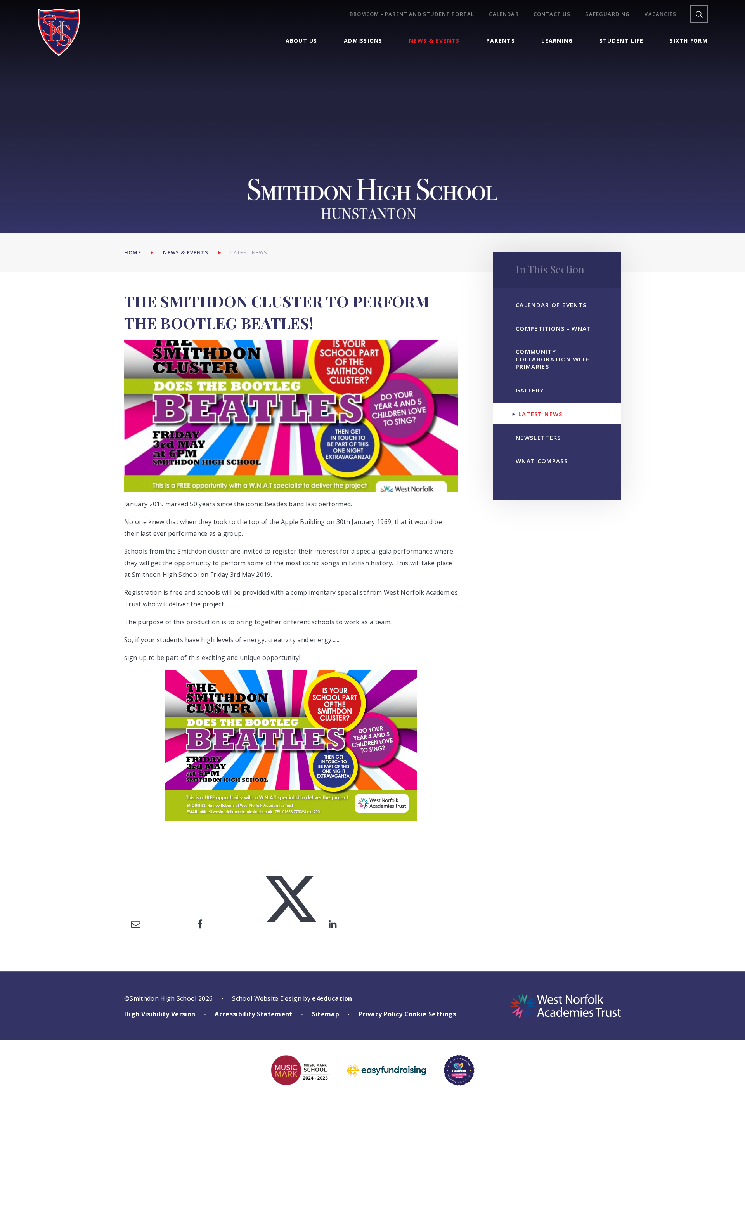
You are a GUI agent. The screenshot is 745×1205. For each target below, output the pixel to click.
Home (132, 252)
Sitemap (325, 1014)
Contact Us (552, 14)
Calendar (503, 14)
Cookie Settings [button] (430, 1014)
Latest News (248, 252)
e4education (332, 998)
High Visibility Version (159, 1014)
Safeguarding (607, 14)
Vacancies (660, 14)
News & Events (185, 252)
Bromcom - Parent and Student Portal (412, 14)
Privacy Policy (380, 1014)
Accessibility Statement (253, 1014)
